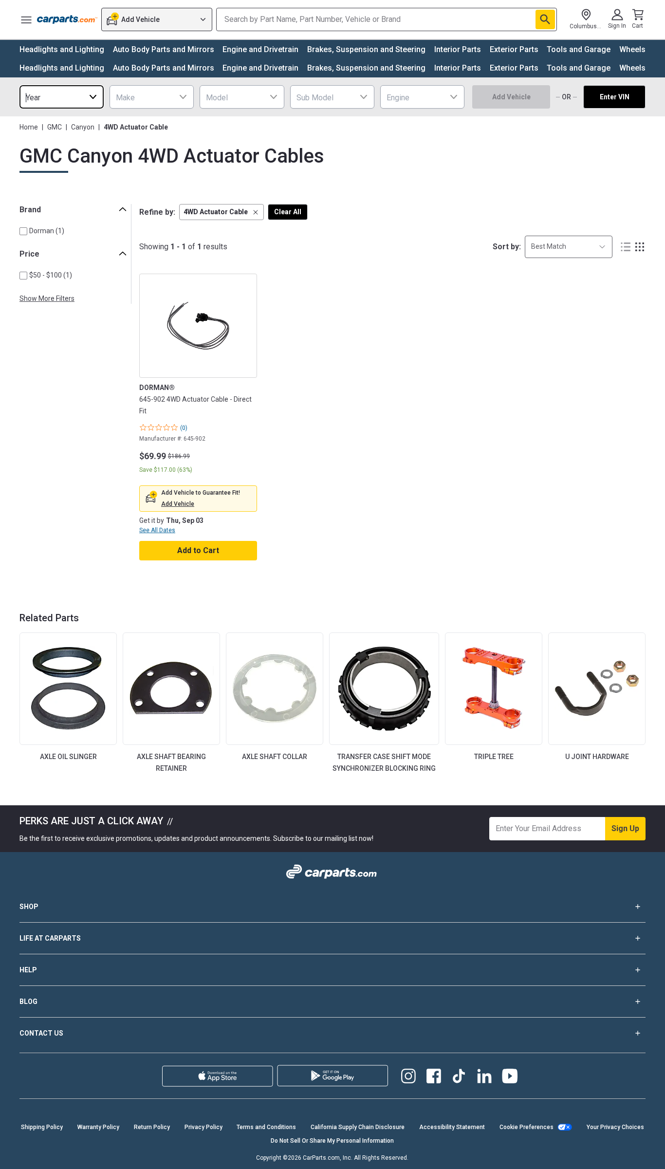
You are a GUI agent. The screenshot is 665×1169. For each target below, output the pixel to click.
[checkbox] (23, 231)
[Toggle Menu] (26, 19)
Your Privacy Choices (615, 1127)
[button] (221, 212)
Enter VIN (614, 97)
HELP (28, 970)
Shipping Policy (42, 1127)
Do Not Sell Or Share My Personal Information (332, 1140)
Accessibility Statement (452, 1127)
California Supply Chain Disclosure (358, 1127)
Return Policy (152, 1127)
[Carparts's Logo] (67, 19)
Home (28, 127)
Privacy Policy (203, 1127)
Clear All (287, 212)
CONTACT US (41, 1033)
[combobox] (61, 97)
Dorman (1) (46, 231)
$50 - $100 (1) (50, 275)
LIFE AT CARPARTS (50, 938)
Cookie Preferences (526, 1127)
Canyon (82, 127)
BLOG (28, 1001)
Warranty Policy (98, 1127)
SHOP (28, 906)
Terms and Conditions (266, 1127)
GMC (54, 127)
